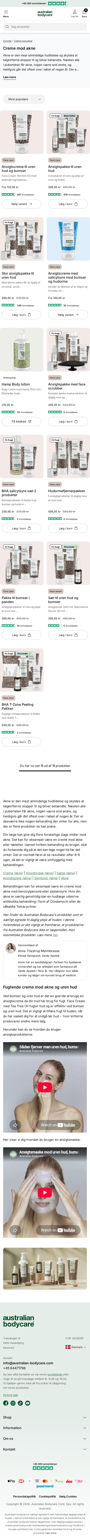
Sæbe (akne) (66, 873)
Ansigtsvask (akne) (40, 873)
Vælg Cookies (68, 1496)
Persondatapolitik (24, 1496)
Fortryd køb (10, 1395)
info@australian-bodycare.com (28, 1363)
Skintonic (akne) (46, 878)
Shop (7, 1417)
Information (12, 1428)
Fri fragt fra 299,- (46, 3)
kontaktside (55, 1374)
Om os (8, 1438)
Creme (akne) (13, 873)
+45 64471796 (14, 1368)
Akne (65, 878)
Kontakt (9, 1449)
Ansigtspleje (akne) (17, 878)
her (55, 935)
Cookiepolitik (47, 1496)
